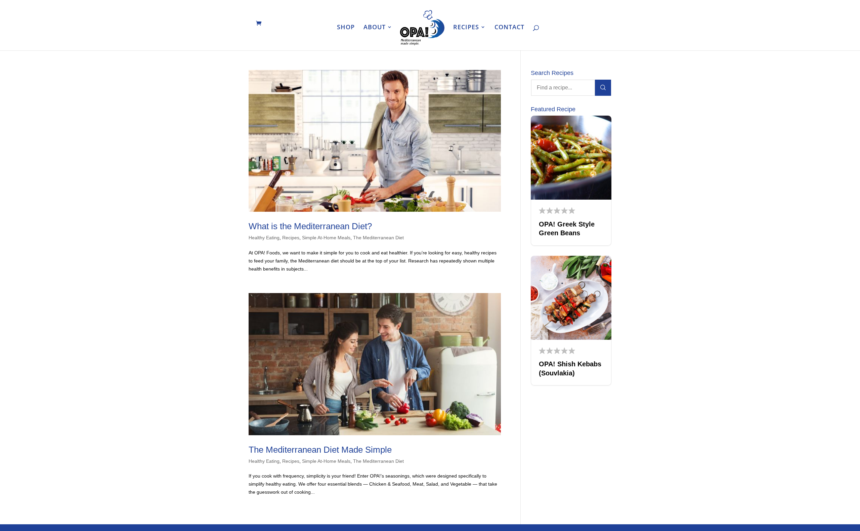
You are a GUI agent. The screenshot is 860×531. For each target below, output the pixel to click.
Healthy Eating (264, 237)
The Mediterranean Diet (378, 237)
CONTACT (509, 28)
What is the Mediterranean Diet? (310, 226)
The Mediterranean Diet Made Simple (320, 450)
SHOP (346, 28)
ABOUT (374, 28)
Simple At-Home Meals (326, 237)
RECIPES (466, 28)
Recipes (290, 237)
